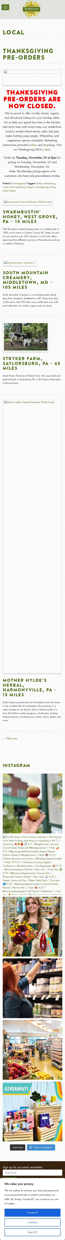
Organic (31, 187)
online (33, 145)
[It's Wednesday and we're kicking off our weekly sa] (32, 803)
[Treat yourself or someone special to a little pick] (32, 927)
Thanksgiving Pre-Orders (28, 54)
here (47, 149)
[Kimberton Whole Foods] (32, 9)
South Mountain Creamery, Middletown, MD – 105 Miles (28, 280)
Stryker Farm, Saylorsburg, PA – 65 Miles (31, 363)
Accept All (32, 1212)
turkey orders (9, 190)
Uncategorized (19, 183)
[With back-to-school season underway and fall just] (32, 988)
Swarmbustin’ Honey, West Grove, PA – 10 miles (30, 216)
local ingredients (17, 187)
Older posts (10, 738)
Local (5, 187)
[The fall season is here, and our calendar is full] (32, 865)
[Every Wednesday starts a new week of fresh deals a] (32, 1050)
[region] (32, 1209)
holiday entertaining (45, 183)
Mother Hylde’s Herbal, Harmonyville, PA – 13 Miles (30, 687)
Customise (32, 1222)
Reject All (32, 1232)
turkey (52, 187)
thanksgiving (42, 187)
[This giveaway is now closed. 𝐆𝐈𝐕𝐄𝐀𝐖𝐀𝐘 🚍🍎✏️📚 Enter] (32, 1111)
